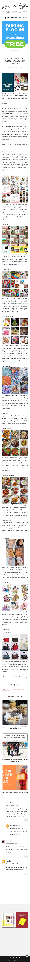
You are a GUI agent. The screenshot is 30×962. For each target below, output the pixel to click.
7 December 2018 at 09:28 (12, 864)
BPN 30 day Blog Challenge (13, 689)
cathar (8, 690)
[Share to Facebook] (8, 685)
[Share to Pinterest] (14, 685)
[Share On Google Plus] (17, 685)
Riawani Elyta (15, 826)
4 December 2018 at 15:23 (16, 828)
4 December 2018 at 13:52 (12, 805)
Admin (8, 861)
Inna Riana (10, 841)
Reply (26, 821)
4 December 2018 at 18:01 (12, 843)
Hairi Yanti (10, 803)
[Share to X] (11, 685)
